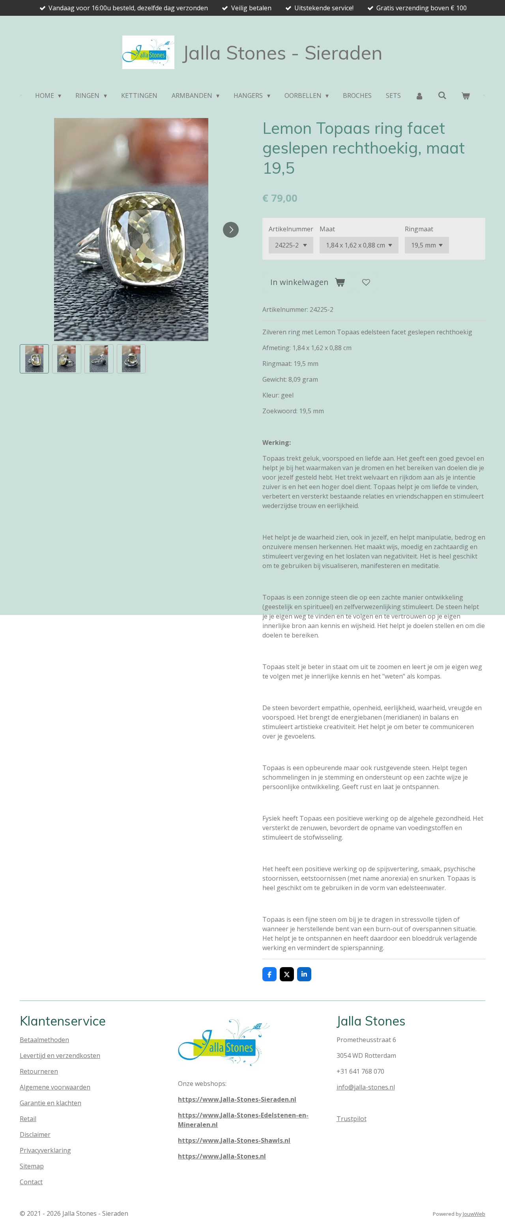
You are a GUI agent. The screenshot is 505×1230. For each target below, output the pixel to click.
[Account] (419, 95)
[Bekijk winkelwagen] (465, 95)
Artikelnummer (291, 229)
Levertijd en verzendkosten (60, 1055)
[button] (34, 358)
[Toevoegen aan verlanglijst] (366, 282)
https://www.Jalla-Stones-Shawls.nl (234, 1140)
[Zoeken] (442, 95)
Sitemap (32, 1166)
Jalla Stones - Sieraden (282, 52)
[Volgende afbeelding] (231, 230)
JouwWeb (474, 1213)
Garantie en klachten (50, 1103)
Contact (31, 1182)
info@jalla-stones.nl (366, 1087)
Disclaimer (35, 1134)
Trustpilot (352, 1118)
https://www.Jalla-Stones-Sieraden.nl (237, 1099)
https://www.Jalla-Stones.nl (222, 1156)
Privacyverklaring (45, 1150)
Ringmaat (419, 229)
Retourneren (39, 1071)
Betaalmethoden (44, 1039)
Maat (327, 229)
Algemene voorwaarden (55, 1087)
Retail (28, 1118)
